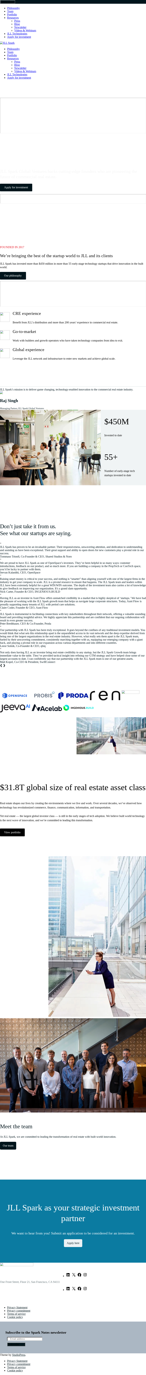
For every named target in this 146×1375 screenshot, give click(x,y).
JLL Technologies (17, 33)
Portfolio (12, 14)
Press (17, 20)
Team (10, 11)
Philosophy (13, 8)
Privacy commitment (18, 1310)
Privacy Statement (17, 1307)
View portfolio (12, 832)
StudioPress (18, 1354)
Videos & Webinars (25, 30)
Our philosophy (13, 275)
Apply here (73, 1243)
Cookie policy (15, 1317)
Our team (8, 1145)
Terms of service (16, 1313)
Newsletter (20, 27)
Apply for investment (19, 36)
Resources (13, 17)
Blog (17, 24)
